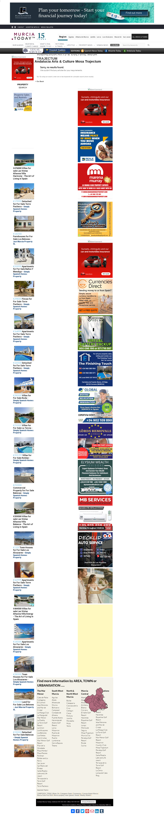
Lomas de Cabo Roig (101, 774)
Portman (40, 756)
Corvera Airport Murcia (90, 793)
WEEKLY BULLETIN (47, 27)
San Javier (127, 37)
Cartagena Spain (66, 793)
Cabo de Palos (42, 697)
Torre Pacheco (42, 786)
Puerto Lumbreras (56, 739)
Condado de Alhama (56, 714)
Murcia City (85, 735)
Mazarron (55, 730)
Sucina (83, 745)
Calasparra (71, 703)
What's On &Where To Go (45, 45)
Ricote (83, 743)
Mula (68, 723)
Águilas (71, 37)
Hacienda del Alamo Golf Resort (57, 722)
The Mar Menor (41, 692)
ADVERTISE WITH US (32, 27)
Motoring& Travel (59, 45)
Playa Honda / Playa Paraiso (42, 751)
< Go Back (39, 81)
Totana (54, 745)
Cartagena (41, 700)
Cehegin (70, 711)
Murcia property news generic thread (66, 795)
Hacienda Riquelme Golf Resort (86, 720)
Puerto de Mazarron (55, 734)
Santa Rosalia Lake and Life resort (42, 773)
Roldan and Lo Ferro (42, 759)
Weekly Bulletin (85, 795)
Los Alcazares (42, 730)
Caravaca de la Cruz (72, 707)
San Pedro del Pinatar (42, 767)
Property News (85, 45)
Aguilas (55, 697)
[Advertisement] (95, 641)
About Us (95, 805)
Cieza (69, 713)
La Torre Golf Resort (42, 724)
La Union (40, 728)
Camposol (56, 710)
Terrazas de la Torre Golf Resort (42, 781)
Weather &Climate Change (31, 45)
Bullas (69, 700)
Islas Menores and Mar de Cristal (42, 707)
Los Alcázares (108, 37)
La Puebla (41, 720)
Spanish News (102, 45)
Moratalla (70, 721)
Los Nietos (41, 735)
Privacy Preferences (88, 802)
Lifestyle (71, 45)
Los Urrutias (42, 738)
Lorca (99, 37)
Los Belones (41, 733)
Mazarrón (118, 37)
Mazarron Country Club (101, 743)
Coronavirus (77, 793)
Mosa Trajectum (87, 733)
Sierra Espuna (57, 743)
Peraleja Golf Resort (86, 739)
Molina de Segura (85, 729)
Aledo (54, 700)
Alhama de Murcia (82, 37)
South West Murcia (57, 692)
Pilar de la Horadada (41, 746)
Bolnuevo (55, 707)
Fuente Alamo (57, 718)
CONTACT (21, 27)
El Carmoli (41, 702)
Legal (89, 805)
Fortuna (70, 716)
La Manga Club (43, 713)
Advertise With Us (105, 805)
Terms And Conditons (69, 805)
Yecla (69, 726)
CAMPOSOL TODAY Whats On (48, 793)
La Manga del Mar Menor (42, 716)
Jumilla (92, 37)
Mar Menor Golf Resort (43, 741)
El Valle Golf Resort (86, 714)
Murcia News (18, 45)
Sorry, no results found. (52, 67)
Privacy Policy (81, 805)
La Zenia (99, 770)
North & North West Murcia (72, 693)
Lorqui (83, 725)
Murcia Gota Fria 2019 (45, 795)
